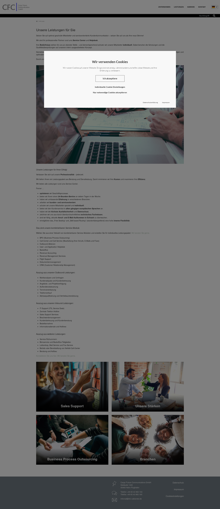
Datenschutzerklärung (150, 102)
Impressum (166, 102)
